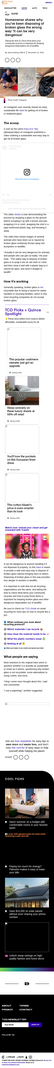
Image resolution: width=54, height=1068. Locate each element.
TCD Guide (30, 608)
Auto (34, 8)
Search (42, 3)
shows (17, 214)
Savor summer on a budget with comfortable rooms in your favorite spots (28, 824)
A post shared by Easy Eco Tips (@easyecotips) (27, 209)
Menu (48, 3)
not (41, 287)
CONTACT (25, 1010)
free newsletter (23, 741)
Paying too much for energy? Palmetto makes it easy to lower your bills (27, 869)
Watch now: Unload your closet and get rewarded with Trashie (26, 529)
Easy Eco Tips (31, 129)
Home (24, 8)
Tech (44, 8)
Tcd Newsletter (14, 1019)
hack (21, 110)
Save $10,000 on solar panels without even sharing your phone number (27, 914)
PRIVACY (7, 1010)
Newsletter (10, 8)
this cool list (18, 747)
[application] (27, 546)
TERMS (24, 1006)
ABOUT (6, 1006)
